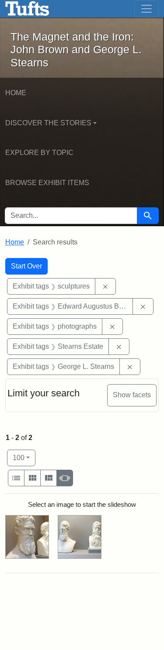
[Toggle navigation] (146, 8)
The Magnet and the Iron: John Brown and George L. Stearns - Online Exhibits (27, 8)
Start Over (26, 266)
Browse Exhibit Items (47, 182)
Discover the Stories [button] (48, 123)
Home (15, 92)
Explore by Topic (39, 152)
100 (24, 457)
